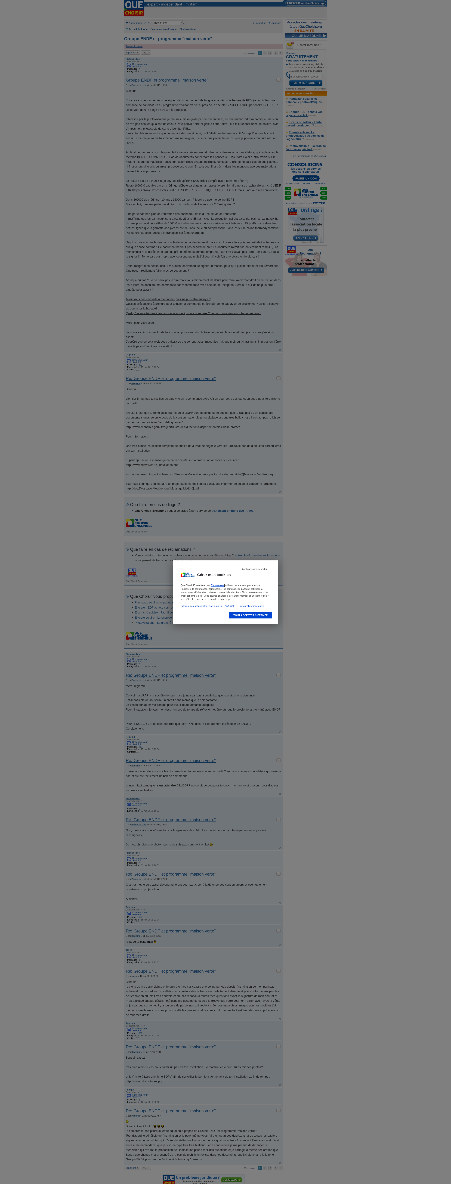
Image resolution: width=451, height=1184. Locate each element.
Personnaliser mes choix (251, 606)
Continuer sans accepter (254, 569)
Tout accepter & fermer (250, 615)
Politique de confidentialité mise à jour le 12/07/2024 (207, 606)
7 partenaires (217, 585)
